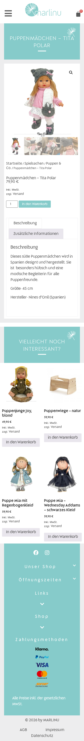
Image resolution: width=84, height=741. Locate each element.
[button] (71, 72)
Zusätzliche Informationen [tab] (36, 234)
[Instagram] (47, 553)
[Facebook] (36, 553)
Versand (18, 194)
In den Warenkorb (35, 204)
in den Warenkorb (63, 438)
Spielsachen (34, 163)
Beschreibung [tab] (25, 223)
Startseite (14, 163)
